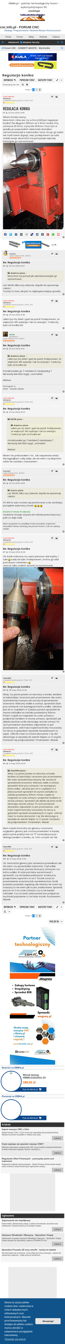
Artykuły (43, 37)
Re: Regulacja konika (16, 262)
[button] (39, 89)
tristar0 (6, 471)
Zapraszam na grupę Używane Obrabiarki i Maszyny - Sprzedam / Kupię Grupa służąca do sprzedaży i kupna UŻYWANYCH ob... (31, 1239)
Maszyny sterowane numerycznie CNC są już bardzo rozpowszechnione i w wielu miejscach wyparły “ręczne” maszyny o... (32, 1148)
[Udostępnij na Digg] (21, 234)
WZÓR (12, 334)
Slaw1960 (7, 678)
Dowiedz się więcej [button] (15, 1339)
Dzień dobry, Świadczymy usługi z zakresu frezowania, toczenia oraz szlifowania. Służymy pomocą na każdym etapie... (31, 1224)
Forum (20, 37)
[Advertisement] (32, 1192)
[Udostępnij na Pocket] (58, 234)
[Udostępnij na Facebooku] (5, 234)
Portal (8, 37)
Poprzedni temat (27, 80)
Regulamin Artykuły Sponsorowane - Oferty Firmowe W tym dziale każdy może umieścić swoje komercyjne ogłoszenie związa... (31, 1164)
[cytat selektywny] (52, 97)
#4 (4, 349)
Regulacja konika (18, 75)
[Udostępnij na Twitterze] (10, 234)
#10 (4, 859)
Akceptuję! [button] (48, 1321)
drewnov (7, 99)
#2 (4, 266)
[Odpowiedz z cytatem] (56, 97)
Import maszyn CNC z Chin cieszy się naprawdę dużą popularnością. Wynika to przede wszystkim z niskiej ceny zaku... (31, 1133)
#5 (4, 412)
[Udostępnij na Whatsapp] (53, 234)
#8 (4, 690)
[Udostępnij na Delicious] (31, 234)
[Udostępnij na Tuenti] (16, 234)
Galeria (56, 37)
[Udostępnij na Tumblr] (42, 234)
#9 (4, 764)
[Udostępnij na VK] (37, 234)
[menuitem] (29, 42)
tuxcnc (12, 254)
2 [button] (36, 89)
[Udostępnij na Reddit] (26, 234)
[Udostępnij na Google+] (47, 234)
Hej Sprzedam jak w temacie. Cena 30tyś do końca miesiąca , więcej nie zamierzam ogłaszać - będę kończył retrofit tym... (31, 1254)
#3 (4, 315)
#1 (4, 113)
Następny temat (45, 80)
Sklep (31, 37)
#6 (4, 483)
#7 (4, 552)
